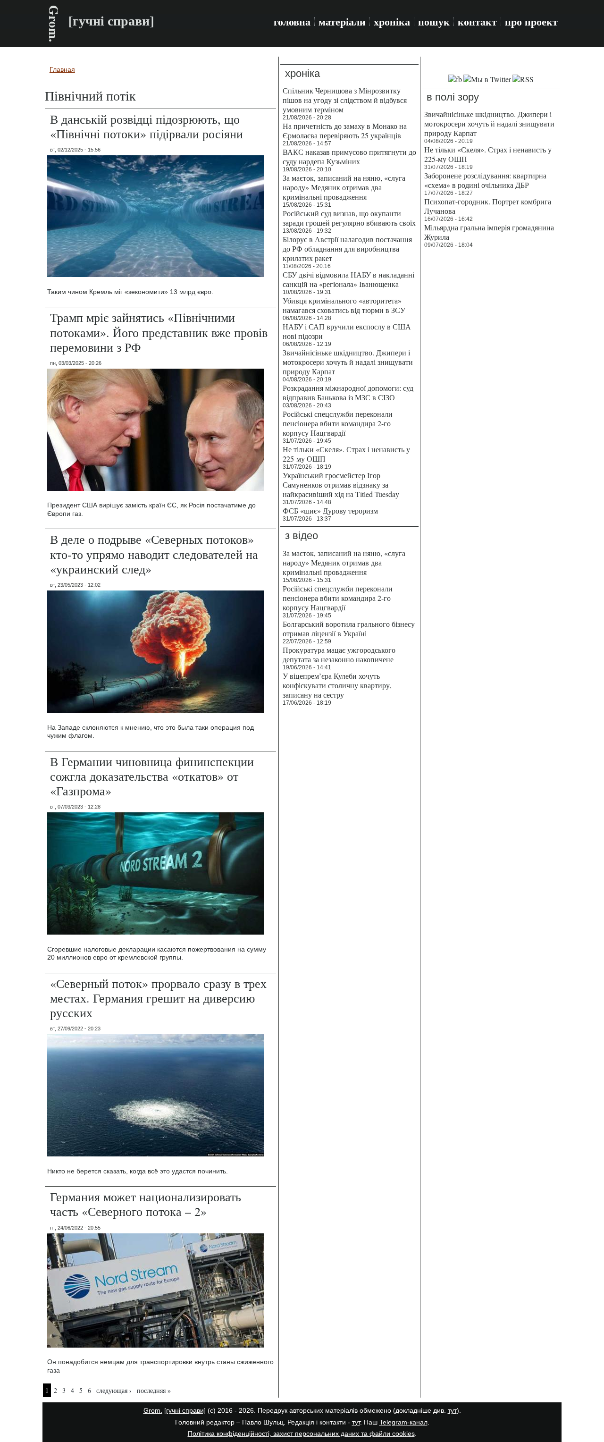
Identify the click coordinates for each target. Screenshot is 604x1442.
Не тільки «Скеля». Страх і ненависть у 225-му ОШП (346, 454)
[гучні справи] (185, 1410)
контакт (477, 21)
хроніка (392, 21)
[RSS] (523, 79)
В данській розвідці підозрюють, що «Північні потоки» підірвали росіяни (146, 126)
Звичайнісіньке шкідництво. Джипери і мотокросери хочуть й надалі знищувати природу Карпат (348, 361)
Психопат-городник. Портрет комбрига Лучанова (487, 206)
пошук (434, 21)
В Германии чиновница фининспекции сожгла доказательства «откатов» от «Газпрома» (152, 776)
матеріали (342, 21)
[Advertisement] (491, 396)
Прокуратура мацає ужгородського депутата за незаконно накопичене (339, 654)
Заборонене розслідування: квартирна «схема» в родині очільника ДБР (485, 180)
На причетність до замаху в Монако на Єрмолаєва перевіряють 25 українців (345, 130)
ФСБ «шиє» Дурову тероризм (330, 510)
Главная (62, 69)
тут (452, 1410)
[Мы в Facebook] (455, 79)
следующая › (114, 1390)
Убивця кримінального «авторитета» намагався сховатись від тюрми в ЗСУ (344, 305)
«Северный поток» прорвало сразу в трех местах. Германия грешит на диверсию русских (158, 997)
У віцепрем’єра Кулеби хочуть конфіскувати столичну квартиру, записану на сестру (337, 685)
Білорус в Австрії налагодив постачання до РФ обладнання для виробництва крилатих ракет (347, 248)
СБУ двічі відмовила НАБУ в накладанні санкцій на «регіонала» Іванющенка (348, 279)
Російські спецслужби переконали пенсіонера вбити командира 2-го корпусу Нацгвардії (338, 423)
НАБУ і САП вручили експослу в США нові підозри (347, 331)
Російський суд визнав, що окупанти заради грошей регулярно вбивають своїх (349, 218)
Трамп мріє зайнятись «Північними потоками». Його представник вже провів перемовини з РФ (159, 331)
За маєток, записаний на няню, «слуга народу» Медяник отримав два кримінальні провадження (344, 187)
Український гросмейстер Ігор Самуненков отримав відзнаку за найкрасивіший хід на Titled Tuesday (341, 484)
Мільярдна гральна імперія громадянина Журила (489, 232)
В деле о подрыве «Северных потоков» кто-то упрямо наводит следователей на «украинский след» (154, 553)
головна (292, 21)
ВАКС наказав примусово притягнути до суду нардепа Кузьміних (349, 156)
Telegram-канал (403, 1422)
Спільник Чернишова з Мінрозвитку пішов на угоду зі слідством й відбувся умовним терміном (345, 99)
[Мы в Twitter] (487, 79)
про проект (531, 21)
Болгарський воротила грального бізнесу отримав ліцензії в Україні (349, 628)
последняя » (154, 1390)
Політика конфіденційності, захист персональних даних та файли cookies (301, 1433)
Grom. (54, 23)
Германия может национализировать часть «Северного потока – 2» (145, 1204)
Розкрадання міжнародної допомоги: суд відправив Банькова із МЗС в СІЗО (348, 392)
